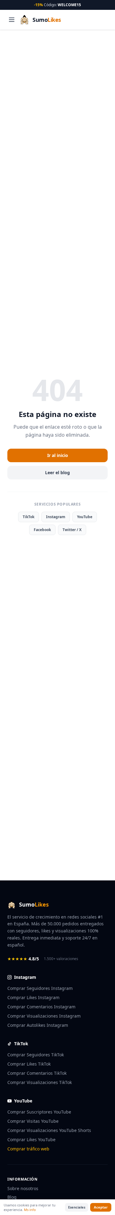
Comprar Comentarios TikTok (37, 1073)
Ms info (30, 1209)
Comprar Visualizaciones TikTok (39, 1082)
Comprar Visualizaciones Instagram (44, 1016)
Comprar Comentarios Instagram (41, 1007)
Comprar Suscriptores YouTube (39, 1112)
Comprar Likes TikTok (29, 1064)
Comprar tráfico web (28, 1149)
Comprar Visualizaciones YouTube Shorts (49, 1130)
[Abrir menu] (11, 19)
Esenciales (76, 1207)
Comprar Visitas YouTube (33, 1121)
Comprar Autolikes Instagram (37, 1025)
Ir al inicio (57, 455)
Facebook (42, 529)
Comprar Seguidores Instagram (40, 988)
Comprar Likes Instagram (33, 997)
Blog (12, 1197)
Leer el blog (57, 472)
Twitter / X (72, 529)
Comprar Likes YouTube (31, 1139)
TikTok (28, 516)
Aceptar (101, 1207)
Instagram (55, 516)
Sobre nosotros (22, 1188)
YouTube (84, 516)
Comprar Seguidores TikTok (35, 1055)
